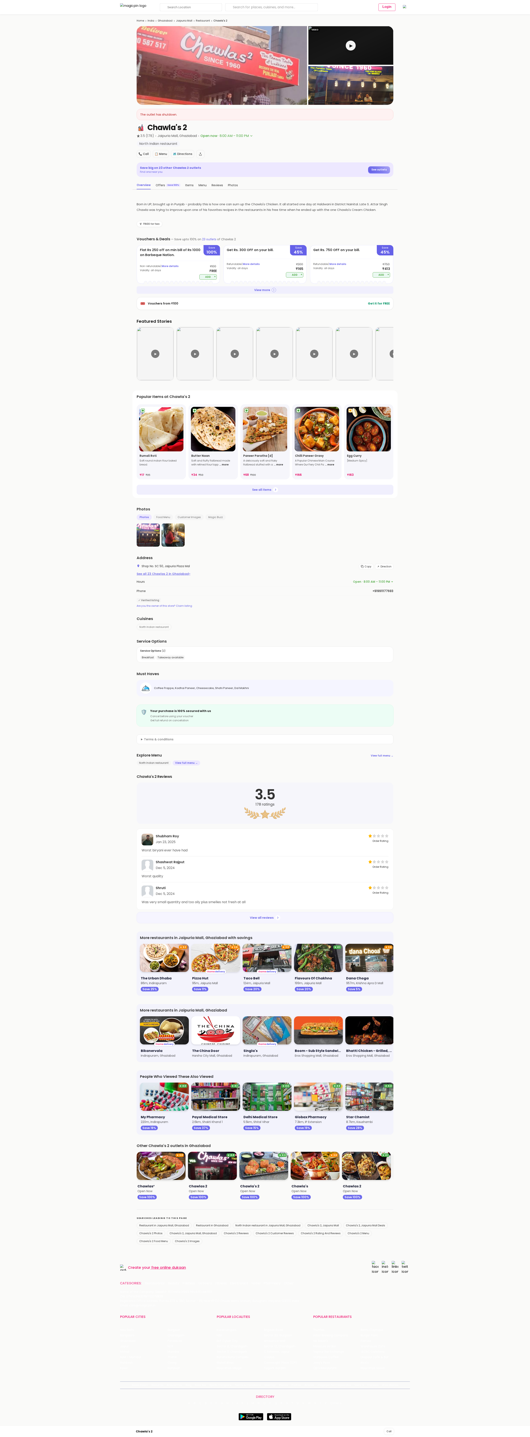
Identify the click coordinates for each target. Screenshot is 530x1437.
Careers (373, 1385)
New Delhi (127, 1330)
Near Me (200, 1385)
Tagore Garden (275, 1368)
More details (170, 266)
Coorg (171, 1363)
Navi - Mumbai (130, 1357)
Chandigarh (175, 1335)
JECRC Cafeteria (372, 1352)
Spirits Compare (220, 1385)
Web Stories (390, 1385)
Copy (368, 566)
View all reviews (262, 918)
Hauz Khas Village (229, 1368)
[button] (350, 45)
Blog (189, 1385)
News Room (140, 1385)
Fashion (189, 1283)
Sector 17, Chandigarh (279, 1346)
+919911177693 (382, 591)
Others (336, 1403)
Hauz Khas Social (373, 1368)
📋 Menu (161, 154)
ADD (210, 277)
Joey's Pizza (321, 1363)
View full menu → (382, 755)
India (151, 20)
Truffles (318, 1330)
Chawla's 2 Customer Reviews (275, 1233)
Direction (386, 566)
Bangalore (127, 1335)
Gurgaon (173, 1330)
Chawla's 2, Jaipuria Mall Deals (365, 1225)
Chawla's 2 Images (187, 1241)
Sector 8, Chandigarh (232, 1346)
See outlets (379, 169)
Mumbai (173, 1352)
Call (389, 1431)
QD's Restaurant (325, 1368)
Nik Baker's (320, 1341)
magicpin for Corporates (334, 1385)
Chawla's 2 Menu (358, 1233)
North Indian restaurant (154, 627)
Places (283, 1385)
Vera (357, 1385)
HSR (219, 1335)
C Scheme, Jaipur (276, 1352)
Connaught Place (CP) (280, 1363)
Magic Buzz (215, 517)
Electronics (239, 1283)
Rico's (365, 1363)
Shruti (161, 888)
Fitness (221, 1283)
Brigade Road (273, 1330)
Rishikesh (126, 1363)
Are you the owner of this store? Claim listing (164, 606)
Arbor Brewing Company (330, 1335)
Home (140, 20)
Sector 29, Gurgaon (278, 1335)
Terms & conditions (158, 739)
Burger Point (369, 1335)
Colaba (269, 1357)
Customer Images (189, 517)
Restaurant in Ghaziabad (212, 1225)
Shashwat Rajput (170, 862)
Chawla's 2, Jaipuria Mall (323, 1225)
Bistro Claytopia (372, 1330)
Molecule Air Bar (324, 1346)
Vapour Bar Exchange (328, 1352)
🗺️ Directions (182, 154)
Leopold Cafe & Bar (374, 1357)
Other (289, 1283)
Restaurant (203, 20)
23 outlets (209, 239)
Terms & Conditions (248, 1385)
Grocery (205, 1283)
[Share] (200, 154)
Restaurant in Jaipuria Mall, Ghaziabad (164, 1225)
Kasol (124, 1368)
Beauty (173, 1283)
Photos (144, 517)
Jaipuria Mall (184, 20)
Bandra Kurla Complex (233, 1357)
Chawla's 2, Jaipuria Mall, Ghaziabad (193, 1233)
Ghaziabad (165, 20)
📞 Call (144, 154)
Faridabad (174, 1341)
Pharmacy (272, 1283)
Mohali (124, 1352)
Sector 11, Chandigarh (232, 1352)
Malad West (225, 1363)
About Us (157, 1385)
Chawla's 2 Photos (151, 1233)
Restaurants (155, 1283)
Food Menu (163, 517)
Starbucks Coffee (326, 1357)
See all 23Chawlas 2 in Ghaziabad (163, 574)
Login (386, 6)
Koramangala (226, 1330)
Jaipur (124, 1346)
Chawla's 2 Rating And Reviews (321, 1233)
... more (224, 464)
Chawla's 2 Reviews (236, 1233)
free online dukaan (168, 1267)
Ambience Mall (274, 1341)
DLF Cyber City (227, 1341)
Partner (296, 1385)
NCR (170, 1346)
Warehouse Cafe (373, 1346)
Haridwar (173, 1368)
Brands (309, 1385)
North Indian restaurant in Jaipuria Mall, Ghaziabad (267, 1225)
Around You (174, 1385)
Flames (366, 1341)
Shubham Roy (167, 836)
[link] (161, 441)
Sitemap (270, 1385)
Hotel (256, 1283)
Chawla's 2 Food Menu (153, 1241)
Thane (172, 1357)
